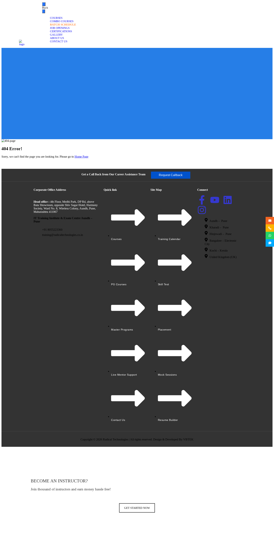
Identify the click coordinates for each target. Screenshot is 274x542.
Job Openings (60, 27)
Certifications (61, 31)
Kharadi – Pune (219, 227)
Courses (56, 17)
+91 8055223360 (52, 229)
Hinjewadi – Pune (221, 234)
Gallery (56, 34)
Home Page (81, 156)
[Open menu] (43, 4)
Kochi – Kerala (219, 250)
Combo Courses (61, 21)
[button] (170, 175)
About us (57, 38)
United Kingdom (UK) (223, 257)
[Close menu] (43, 11)
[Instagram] (202, 210)
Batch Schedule (63, 24)
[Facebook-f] (202, 200)
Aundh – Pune (218, 220)
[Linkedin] (227, 200)
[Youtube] (214, 200)
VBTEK (188, 439)
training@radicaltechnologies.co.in (62, 234)
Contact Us (58, 41)
